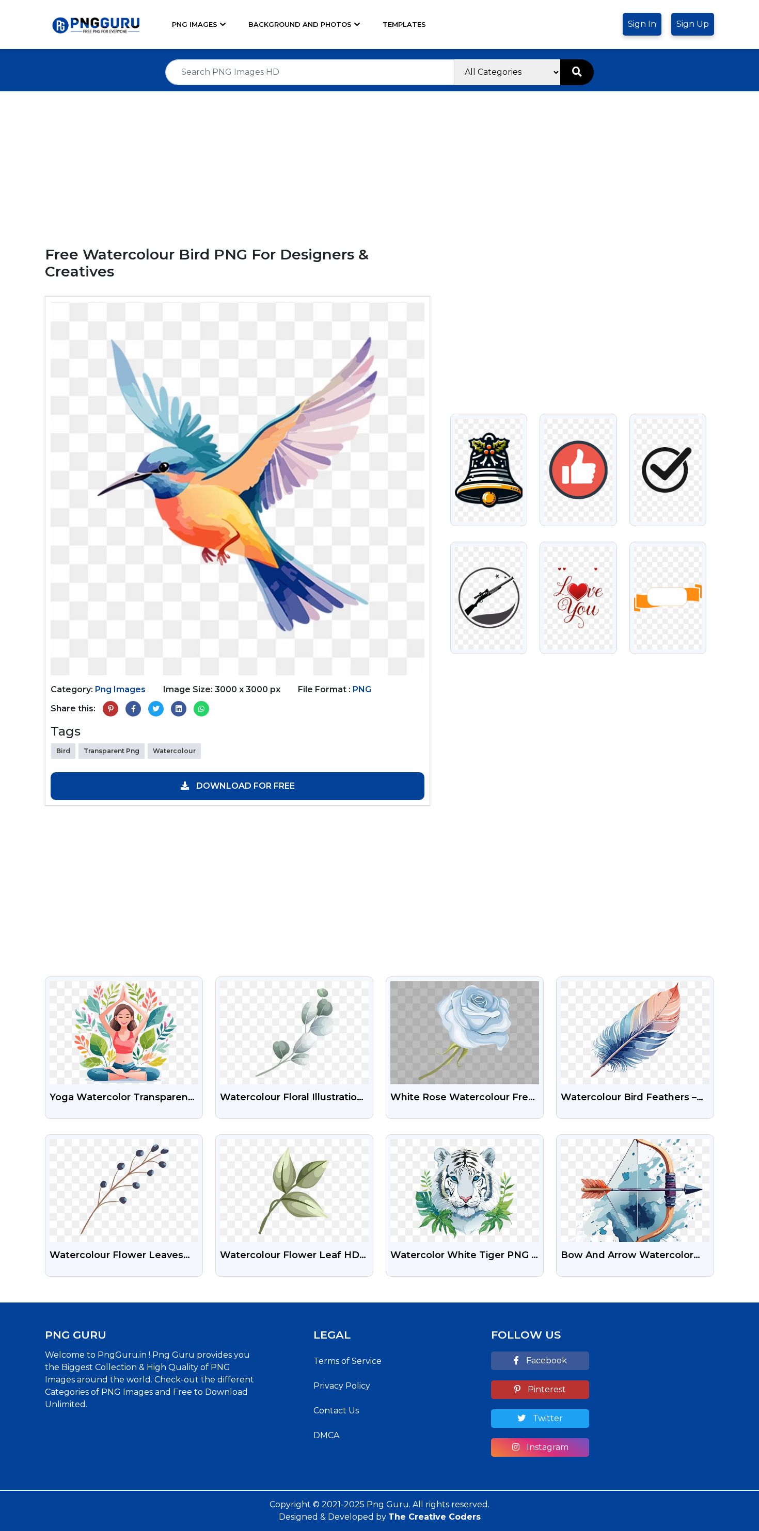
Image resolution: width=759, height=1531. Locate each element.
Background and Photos (300, 24)
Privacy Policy (341, 1386)
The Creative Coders (434, 1517)
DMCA (326, 1435)
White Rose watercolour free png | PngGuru (462, 1098)
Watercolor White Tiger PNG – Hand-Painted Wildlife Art (463, 1256)
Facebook (545, 1360)
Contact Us (336, 1410)
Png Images (194, 24)
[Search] (577, 72)
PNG (362, 689)
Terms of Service (347, 1361)
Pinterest (546, 1389)
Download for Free (244, 786)
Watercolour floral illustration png (291, 1098)
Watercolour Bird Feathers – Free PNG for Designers (629, 1098)
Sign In (642, 24)
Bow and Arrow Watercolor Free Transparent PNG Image (632, 1256)
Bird (63, 751)
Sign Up (692, 24)
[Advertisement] (379, 163)
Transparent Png (111, 751)
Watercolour (174, 751)
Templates (404, 24)
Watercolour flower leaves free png (116, 1256)
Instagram (546, 1447)
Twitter (547, 1418)
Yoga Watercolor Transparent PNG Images (121, 1098)
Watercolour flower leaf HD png (289, 1256)
